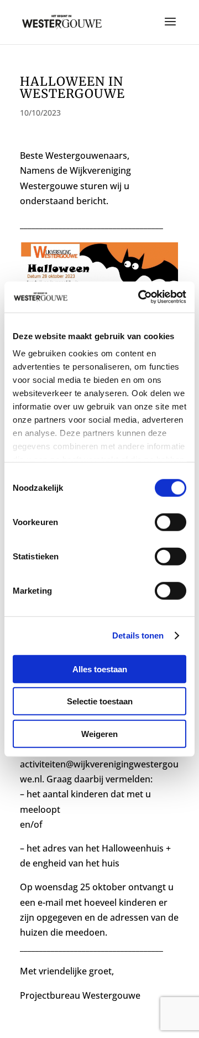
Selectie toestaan (100, 701)
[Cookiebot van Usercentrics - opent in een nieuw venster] (140, 297)
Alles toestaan (99, 668)
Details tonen (138, 635)
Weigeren (99, 733)
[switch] (170, 522)
